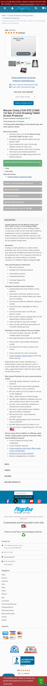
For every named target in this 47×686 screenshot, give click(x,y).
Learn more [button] (7, 684)
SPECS (6, 464)
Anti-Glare (9, 171)
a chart (11, 369)
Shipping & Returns (7, 607)
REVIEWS (7, 476)
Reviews (4, 620)
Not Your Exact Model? (23, 92)
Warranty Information (8, 613)
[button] (11, 8)
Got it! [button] (41, 681)
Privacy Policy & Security (9, 604)
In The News (5, 601)
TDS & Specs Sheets (8, 610)
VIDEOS (7, 470)
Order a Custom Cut (23, 103)
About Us (4, 578)
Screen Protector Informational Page (24, 85)
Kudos (3, 587)
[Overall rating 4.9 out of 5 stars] (11, 33)
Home (4, 15)
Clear (7, 168)
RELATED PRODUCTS (12, 482)
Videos (4, 590)
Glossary (4, 594)
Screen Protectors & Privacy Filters (20, 15)
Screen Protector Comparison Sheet (20, 177)
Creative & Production (12, 18)
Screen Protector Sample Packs (20, 356)
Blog (3, 597)
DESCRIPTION (9, 220)
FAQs (3, 584)
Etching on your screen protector (21, 453)
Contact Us (5, 581)
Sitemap (4, 617)
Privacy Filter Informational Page (23, 87)
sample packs (21, 419)
